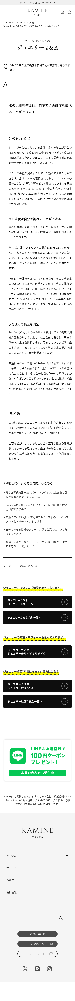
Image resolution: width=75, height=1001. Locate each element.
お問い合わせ (37, 934)
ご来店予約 (37, 944)
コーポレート (37, 953)
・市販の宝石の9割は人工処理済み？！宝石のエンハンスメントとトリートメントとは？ (37, 519)
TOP (5, 22)
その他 (31, 22)
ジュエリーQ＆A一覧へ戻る (23, 565)
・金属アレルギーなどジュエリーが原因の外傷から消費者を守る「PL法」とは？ (36, 544)
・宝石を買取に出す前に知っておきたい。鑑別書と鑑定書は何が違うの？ (36, 507)
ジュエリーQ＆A (17, 22)
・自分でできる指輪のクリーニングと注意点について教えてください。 (36, 532)
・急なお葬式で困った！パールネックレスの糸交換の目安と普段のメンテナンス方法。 (36, 495)
